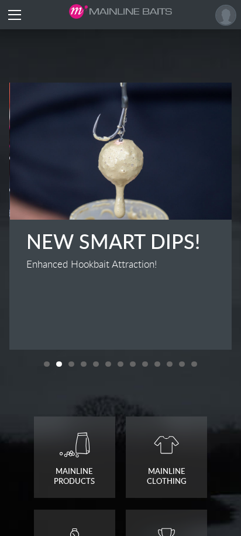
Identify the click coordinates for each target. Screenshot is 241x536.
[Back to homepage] (120, 11)
